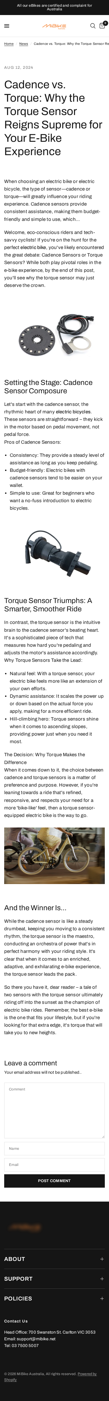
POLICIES (18, 1298)
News (23, 44)
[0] (101, 26)
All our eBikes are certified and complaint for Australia (54, 7)
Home (9, 44)
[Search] (93, 26)
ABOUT (14, 1259)
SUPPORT (18, 1279)
